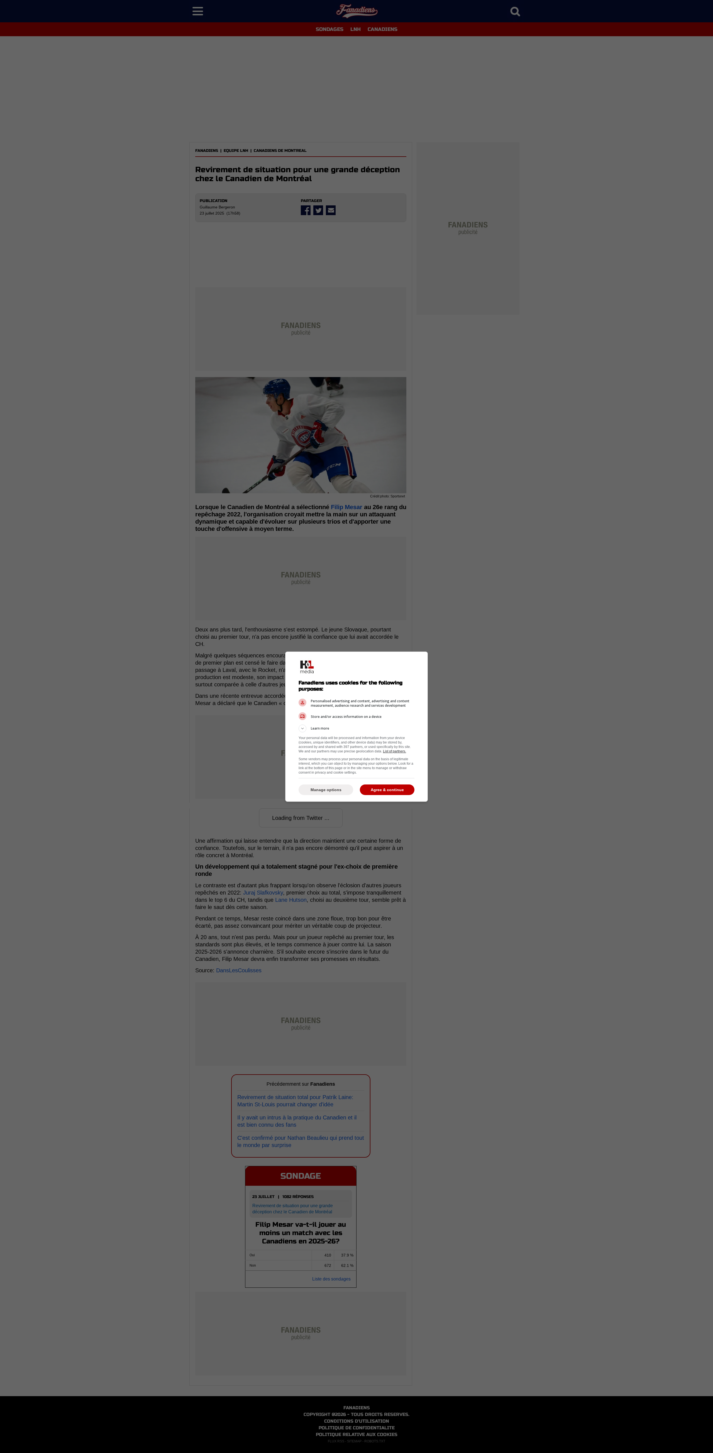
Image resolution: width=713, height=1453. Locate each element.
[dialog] (356, 727)
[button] (356, 728)
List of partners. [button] (394, 751)
